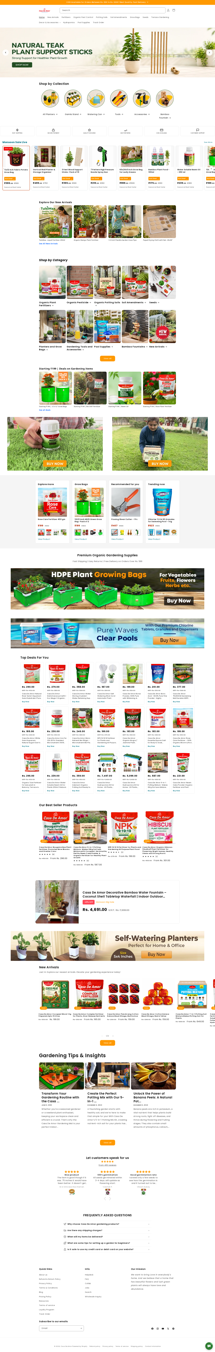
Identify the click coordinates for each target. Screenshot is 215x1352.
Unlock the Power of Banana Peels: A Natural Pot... (153, 1097)
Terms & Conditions (48, 1288)
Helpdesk (89, 1275)
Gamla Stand (72, 114)
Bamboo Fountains (133, 346)
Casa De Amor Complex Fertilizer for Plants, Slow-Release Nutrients (89, 1015)
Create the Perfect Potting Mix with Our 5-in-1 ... (105, 1097)
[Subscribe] (81, 1328)
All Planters (49, 114)
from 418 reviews (107, 1165)
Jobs (87, 1288)
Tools (118, 114)
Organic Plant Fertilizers (47, 304)
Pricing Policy (45, 1296)
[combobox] (112, 10)
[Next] (211, 168)
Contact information (153, 1346)
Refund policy (95, 1346)
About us (43, 1275)
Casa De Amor (66, 1346)
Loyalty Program (46, 1309)
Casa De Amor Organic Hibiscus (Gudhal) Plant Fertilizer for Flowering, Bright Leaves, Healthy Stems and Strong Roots (157, 850)
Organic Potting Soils (107, 302)
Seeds (153, 302)
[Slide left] (102, 1036)
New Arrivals (156, 346)
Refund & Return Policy (49, 1279)
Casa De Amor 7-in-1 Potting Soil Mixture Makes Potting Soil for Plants (191, 1016)
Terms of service (47, 1305)
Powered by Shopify (79, 1346)
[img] (107, 1162)
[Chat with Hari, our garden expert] (209, 1346)
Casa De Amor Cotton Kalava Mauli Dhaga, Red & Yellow (155, 1015)
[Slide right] (113, 1036)
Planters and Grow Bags (50, 348)
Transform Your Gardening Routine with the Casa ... (60, 1097)
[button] (50, 22)
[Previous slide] (5, 52)
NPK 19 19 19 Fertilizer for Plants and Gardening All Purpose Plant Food (124, 848)
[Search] (162, 10)
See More (208, 142)
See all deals (45, 410)
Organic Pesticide (77, 302)
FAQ (87, 1279)
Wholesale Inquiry (93, 1296)
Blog (41, 1292)
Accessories (140, 114)
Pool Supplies (102, 346)
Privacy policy (108, 1346)
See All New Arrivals (48, 244)
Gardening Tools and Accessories (80, 348)
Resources (44, 1301)
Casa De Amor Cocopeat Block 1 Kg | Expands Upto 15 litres (55, 1015)
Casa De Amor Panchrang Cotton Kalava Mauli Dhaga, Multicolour (122, 1015)
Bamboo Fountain (164, 116)
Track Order (44, 1314)
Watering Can (94, 114)
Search (88, 1292)
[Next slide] (209, 52)
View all (107, 358)
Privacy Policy (45, 1283)
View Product (44, 539)
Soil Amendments (132, 302)
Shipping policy (137, 1346)
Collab (88, 1283)
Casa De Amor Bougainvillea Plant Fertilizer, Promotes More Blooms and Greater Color (55, 849)
